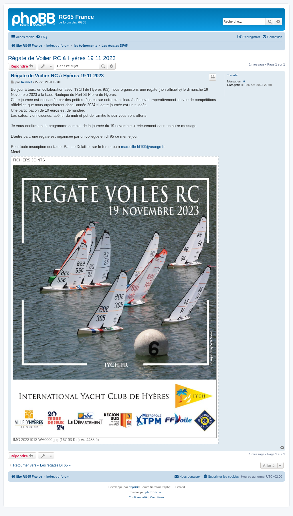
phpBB (133, 487)
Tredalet (232, 75)
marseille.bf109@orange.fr (143, 147)
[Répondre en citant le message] (212, 77)
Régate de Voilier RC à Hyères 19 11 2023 (62, 58)
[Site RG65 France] (34, 18)
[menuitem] (41, 36)
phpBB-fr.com (154, 492)
